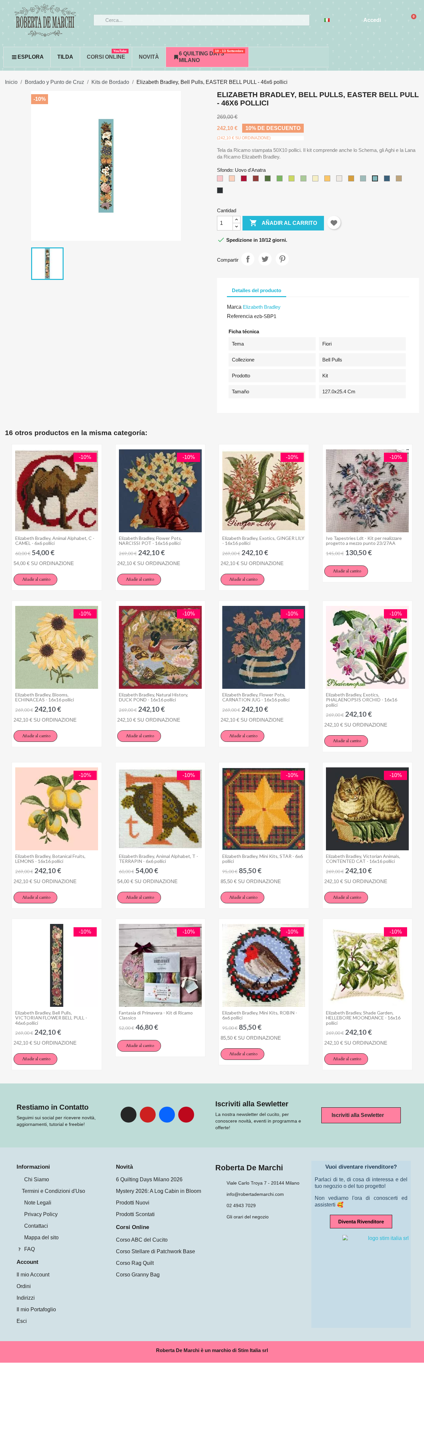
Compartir (247, 259)
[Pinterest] (186, 1115)
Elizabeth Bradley (262, 307)
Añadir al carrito (283, 223)
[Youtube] (148, 1115)
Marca (234, 307)
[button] (35, 579)
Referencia (240, 316)
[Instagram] (128, 1115)
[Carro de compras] (411, 20)
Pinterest (282, 259)
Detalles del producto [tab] (256, 290)
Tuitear (265, 259)
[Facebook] (167, 1115)
